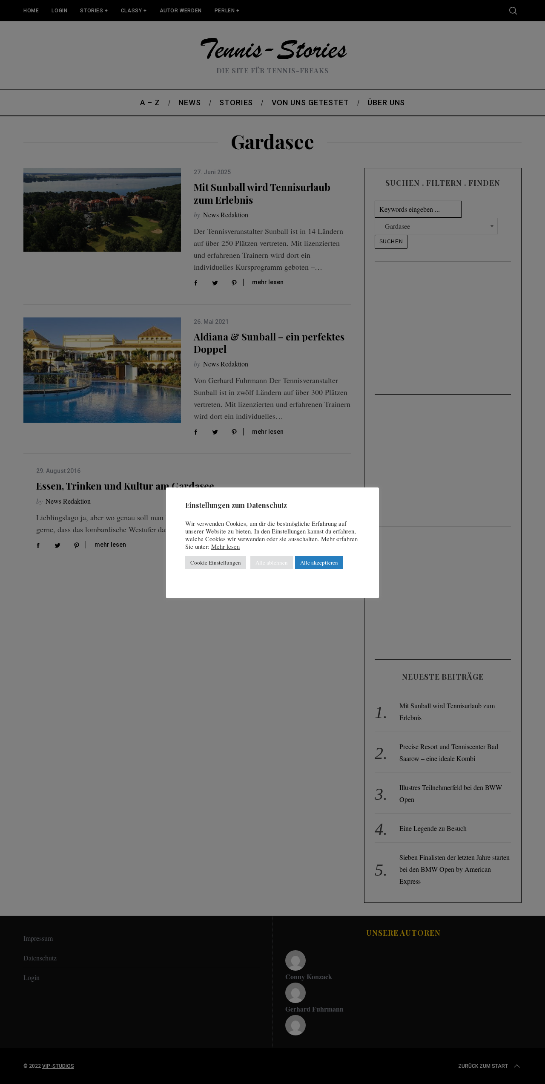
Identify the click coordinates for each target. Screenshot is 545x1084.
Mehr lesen (225, 547)
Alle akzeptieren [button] (319, 562)
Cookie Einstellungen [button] (215, 562)
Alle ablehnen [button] (271, 562)
